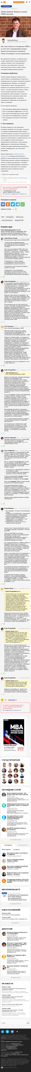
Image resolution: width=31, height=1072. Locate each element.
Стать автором (19, 2)
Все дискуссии (15, 977)
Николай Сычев (11, 969)
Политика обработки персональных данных (11, 1041)
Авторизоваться (7, 194)
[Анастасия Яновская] (22, 770)
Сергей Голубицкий (14, 233)
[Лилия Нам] (22, 765)
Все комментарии (15, 839)
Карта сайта (4, 1050)
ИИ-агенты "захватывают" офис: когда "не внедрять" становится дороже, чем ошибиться (17, 944)
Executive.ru (3, 1037)
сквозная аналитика (7, 220)
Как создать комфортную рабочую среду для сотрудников (17, 867)
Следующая (11, 700)
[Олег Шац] (16, 776)
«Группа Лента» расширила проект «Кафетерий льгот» (15, 919)
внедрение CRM (19, 220)
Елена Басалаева (12, 935)
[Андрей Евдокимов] (10, 765)
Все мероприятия (15, 903)
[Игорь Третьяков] (22, 781)
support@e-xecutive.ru (12, 1048)
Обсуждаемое (22, 845)
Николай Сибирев (12, 947)
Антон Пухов (10, 862)
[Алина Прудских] (16, 781)
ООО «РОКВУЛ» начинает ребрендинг (11, 914)
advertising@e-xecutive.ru (12, 1046)
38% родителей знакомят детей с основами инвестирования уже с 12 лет (12, 1011)
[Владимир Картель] (10, 770)
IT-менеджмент (10, 217)
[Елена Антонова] (4, 770)
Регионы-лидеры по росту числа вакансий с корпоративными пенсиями (12, 997)
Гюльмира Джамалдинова (14, 856)
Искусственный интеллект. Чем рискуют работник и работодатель (17, 794)
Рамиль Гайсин (23, 235)
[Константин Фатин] (4, 776)
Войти (4, 710)
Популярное (8, 845)
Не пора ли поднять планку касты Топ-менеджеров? (17, 933)
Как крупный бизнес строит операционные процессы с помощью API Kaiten (15, 817)
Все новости (15, 923)
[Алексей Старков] (22, 776)
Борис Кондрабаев (17, 231)
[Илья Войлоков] (10, 776)
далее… (13, 581)
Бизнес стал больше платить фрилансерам (12, 1004)
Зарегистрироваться (21, 194)
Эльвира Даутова (12, 808)
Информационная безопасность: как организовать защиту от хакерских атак (18, 805)
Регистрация (29, 2)
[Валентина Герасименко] (4, 781)
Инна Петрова (11, 796)
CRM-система (19, 217)
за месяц (16, 849)
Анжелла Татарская (12, 869)
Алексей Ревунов (12, 820)
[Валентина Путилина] (16, 770)
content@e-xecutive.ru (11, 1047)
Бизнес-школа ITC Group (14, 893)
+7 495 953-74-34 (18, 1052)
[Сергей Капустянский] (16, 765)
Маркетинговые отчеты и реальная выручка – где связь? (18, 873)
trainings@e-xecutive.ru (18, 1045)
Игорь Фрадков (12, 235)
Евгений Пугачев (11, 831)
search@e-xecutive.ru (16, 1043)
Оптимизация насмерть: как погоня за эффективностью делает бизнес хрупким (18, 881)
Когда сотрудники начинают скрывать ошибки (15, 860)
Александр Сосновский (13, 875)
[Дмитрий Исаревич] (4, 765)
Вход (26, 2)
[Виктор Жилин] (10, 781)
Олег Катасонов (11, 958)
